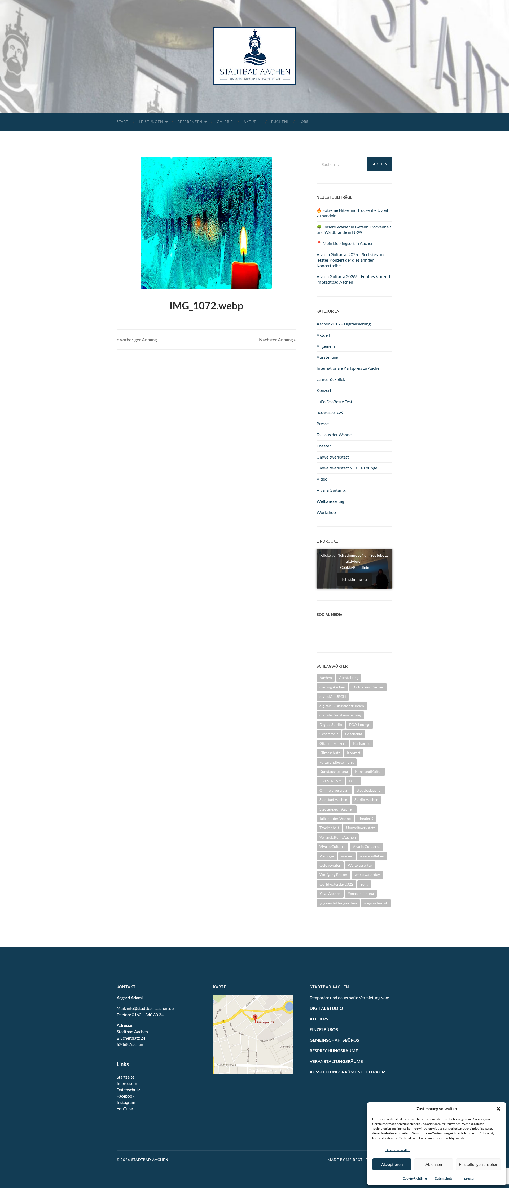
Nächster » (277, 339)
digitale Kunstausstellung (340, 715)
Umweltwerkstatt (333, 456)
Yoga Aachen (330, 893)
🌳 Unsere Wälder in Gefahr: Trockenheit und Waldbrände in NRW (354, 229)
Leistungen (151, 122)
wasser (347, 856)
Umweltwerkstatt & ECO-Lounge (347, 467)
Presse (323, 423)
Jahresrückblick (331, 379)
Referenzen (190, 122)
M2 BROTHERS (359, 1160)
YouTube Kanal (330, 625)
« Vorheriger (137, 339)
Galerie (225, 122)
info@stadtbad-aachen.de (150, 1008)
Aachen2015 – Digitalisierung (344, 323)
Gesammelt (328, 734)
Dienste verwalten (397, 1150)
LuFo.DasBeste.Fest (334, 401)
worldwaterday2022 (336, 884)
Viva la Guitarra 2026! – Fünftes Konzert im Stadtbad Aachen (353, 279)
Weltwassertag (330, 501)
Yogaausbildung (361, 893)
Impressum (468, 1178)
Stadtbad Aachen (333, 799)
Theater (324, 445)
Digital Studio (330, 724)
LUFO (353, 780)
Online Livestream (334, 790)
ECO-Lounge (359, 724)
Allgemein (326, 346)
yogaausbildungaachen (338, 903)
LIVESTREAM (330, 780)
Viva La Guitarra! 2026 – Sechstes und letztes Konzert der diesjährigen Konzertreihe (351, 260)
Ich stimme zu (354, 579)
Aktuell (252, 122)
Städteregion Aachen (336, 809)
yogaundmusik (376, 903)
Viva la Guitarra (332, 846)
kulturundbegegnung (336, 762)
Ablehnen (433, 1164)
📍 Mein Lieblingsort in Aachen (345, 243)
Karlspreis (361, 743)
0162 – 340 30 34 (148, 1014)
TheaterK (365, 818)
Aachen (325, 677)
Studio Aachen (366, 799)
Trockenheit (329, 827)
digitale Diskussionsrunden (341, 705)
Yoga (364, 884)
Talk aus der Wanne (334, 434)
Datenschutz (444, 1178)
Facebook (125, 1095)
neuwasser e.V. (330, 412)
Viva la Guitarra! (331, 489)
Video (322, 478)
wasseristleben (372, 856)
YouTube (125, 1108)
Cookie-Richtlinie (415, 1178)
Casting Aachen (332, 687)
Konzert (324, 390)
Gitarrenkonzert (332, 743)
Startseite (125, 1076)
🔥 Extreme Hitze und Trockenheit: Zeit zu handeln (352, 213)
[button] (498, 1108)
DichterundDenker (368, 687)
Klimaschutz (329, 752)
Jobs (303, 122)
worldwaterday (367, 874)
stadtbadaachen (370, 790)
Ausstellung (327, 356)
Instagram (326, 636)
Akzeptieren (392, 1164)
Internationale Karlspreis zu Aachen (349, 368)
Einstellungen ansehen (478, 1164)
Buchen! (279, 122)
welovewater (330, 865)
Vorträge (326, 856)
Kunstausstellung (333, 771)
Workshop (326, 512)
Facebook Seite (330, 630)
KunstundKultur (368, 771)
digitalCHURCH (332, 696)
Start (122, 122)
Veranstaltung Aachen (337, 837)
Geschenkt (353, 734)
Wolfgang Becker (333, 874)
